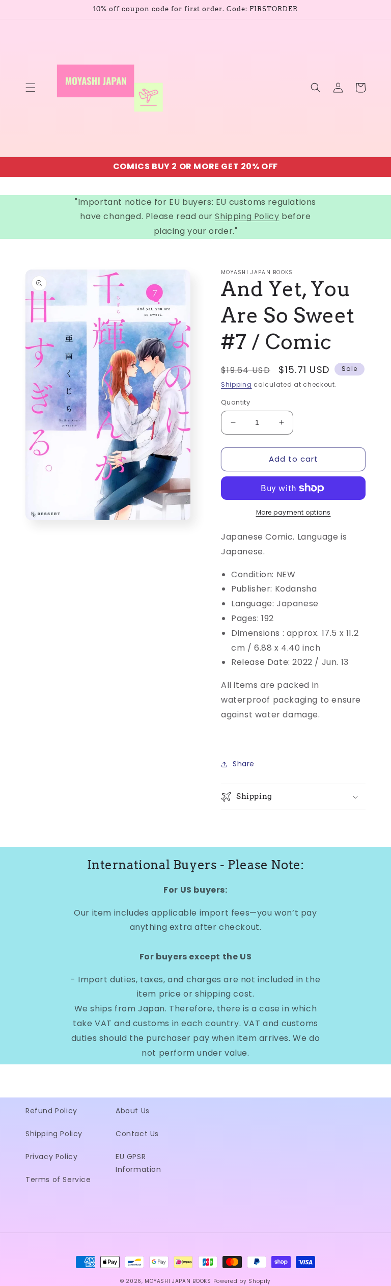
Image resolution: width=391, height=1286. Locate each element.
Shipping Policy (247, 216)
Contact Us (137, 1134)
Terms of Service (58, 1179)
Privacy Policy (51, 1156)
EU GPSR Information (138, 1162)
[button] (30, 87)
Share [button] (244, 764)
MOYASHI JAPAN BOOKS (178, 1281)
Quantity (235, 402)
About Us (133, 1111)
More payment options (293, 512)
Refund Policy (51, 1111)
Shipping (236, 384)
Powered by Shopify (242, 1281)
